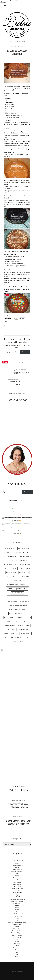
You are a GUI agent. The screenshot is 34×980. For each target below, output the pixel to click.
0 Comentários (26, 359)
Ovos (7, 629)
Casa (17, 890)
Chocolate (6, 359)
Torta (17, 954)
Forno (9, 621)
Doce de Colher (17, 897)
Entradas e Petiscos (24, 617)
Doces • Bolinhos (11, 601)
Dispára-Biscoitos (17, 593)
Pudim (17, 939)
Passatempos (17, 924)
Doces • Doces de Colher (17, 613)
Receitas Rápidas (16, 637)
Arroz (6, 568)
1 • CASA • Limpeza (21, 560)
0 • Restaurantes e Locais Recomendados (17, 556)
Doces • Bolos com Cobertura (15, 359)
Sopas (14, 641)
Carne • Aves (17, 878)
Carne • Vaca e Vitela (12, 576)
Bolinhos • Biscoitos (17, 871)
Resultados (17, 943)
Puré (6, 637)
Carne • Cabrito (17, 882)
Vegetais (17, 956)
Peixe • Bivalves (17, 931)
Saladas (27, 637)
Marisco (25, 621)
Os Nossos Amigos (17, 916)
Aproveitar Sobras (25, 564)
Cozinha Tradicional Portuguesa (17, 585)
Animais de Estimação (17, 861)
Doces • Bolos (24, 601)
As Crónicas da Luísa (17, 865)
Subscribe (25, 352)
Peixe (14, 629)
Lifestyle (17, 905)
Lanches (16, 621)
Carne (28, 568)
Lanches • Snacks (17, 903)
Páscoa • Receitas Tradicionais (17, 922)
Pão (17, 920)
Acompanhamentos (10, 564)
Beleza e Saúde (17, 869)
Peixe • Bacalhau (24, 629)
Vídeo (21, 641)
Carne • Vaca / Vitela (17, 888)
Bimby (21, 568)
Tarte (17, 952)
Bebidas (17, 867)
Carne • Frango (11, 572)
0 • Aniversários (10, 548)
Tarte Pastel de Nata (19, 790)
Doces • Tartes (9, 617)
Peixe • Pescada (25, 633)
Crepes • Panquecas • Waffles (17, 589)
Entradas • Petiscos (18, 800)
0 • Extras (9, 552)
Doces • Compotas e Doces (17, 609)
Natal (28, 625)
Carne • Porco (24, 572)
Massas (20, 625)
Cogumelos (17, 580)
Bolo (17, 46)
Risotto (17, 945)
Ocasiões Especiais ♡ (17, 914)
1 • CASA (10, 560)
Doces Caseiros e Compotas (17, 899)
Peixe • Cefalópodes (10, 633)
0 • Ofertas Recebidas (22, 552)
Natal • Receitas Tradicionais (17, 912)
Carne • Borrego (17, 880)
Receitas (17, 941)
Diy (17, 895)
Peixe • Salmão (17, 937)
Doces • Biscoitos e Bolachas (17, 597)
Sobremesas (19, 786)
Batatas (14, 568)
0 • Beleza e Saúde (24, 548)
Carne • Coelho (17, 884)
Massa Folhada (10, 625)
